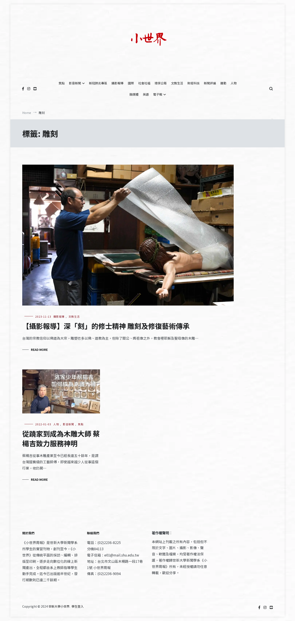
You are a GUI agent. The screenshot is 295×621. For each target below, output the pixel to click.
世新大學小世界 (59, 606)
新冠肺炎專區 (98, 83)
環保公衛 (161, 83)
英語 (146, 94)
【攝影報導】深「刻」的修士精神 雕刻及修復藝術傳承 (106, 326)
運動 (223, 83)
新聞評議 (210, 83)
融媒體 (133, 94)
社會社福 (144, 83)
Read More (39, 349)
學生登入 (77, 606)
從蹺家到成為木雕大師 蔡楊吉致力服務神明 (61, 438)
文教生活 (177, 83)
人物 (234, 83)
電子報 (157, 94)
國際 (131, 83)
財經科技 (193, 83)
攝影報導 (117, 83)
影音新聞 (75, 83)
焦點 (62, 83)
